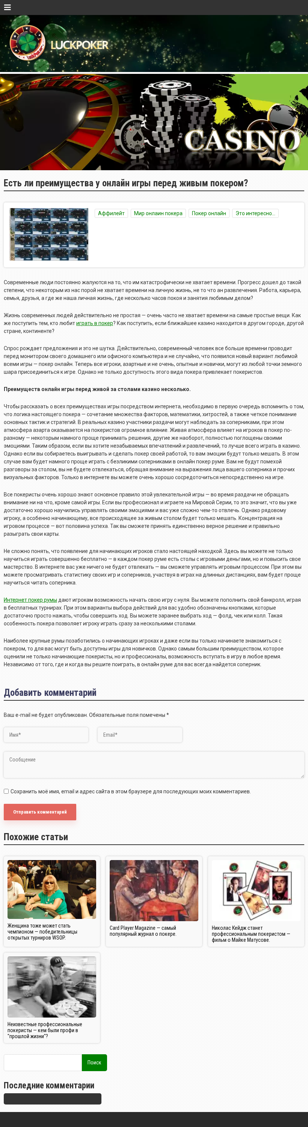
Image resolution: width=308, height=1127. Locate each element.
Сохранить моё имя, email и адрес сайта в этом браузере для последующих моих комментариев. (131, 791)
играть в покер (94, 323)
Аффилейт (111, 213)
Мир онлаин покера (158, 213)
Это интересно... (255, 213)
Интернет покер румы (30, 600)
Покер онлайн (209, 213)
